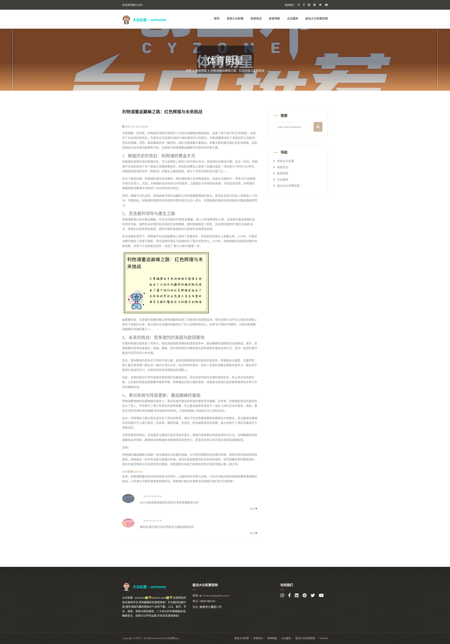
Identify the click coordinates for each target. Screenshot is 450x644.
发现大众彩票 (235, 18)
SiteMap (323, 638)
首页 (217, 18)
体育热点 (256, 18)
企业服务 (292, 18)
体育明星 (274, 18)
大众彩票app (172, 638)
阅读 (252, 508)
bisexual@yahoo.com (216, 595)
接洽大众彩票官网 (316, 18)
